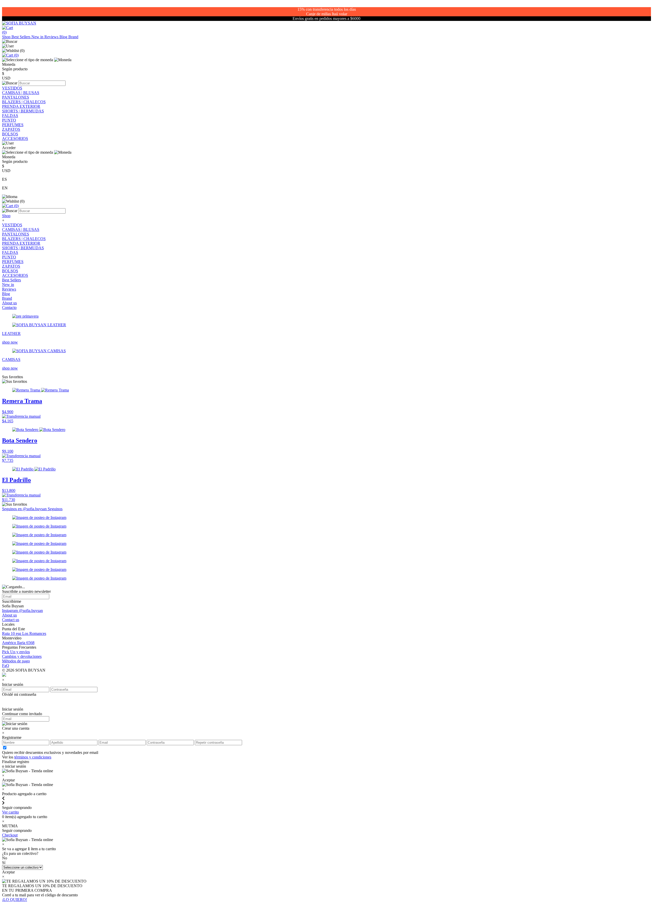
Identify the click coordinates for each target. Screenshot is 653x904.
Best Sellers (21, 37)
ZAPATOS (11, 129)
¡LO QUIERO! (14, 899)
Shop (6, 37)
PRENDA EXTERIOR (21, 106)
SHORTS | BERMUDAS (23, 111)
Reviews (51, 37)
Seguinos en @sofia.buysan (25, 509)
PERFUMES (12, 125)
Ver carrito (10, 812)
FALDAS (10, 115)
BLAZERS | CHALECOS (24, 102)
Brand (73, 37)
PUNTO (9, 120)
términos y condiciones (32, 757)
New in (37, 37)
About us (9, 303)
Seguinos (55, 509)
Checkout (10, 835)
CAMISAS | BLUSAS (20, 92)
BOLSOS (10, 134)
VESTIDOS (12, 88)
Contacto (9, 307)
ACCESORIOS (15, 138)
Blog (63, 37)
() (16, 55)
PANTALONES (15, 97)
